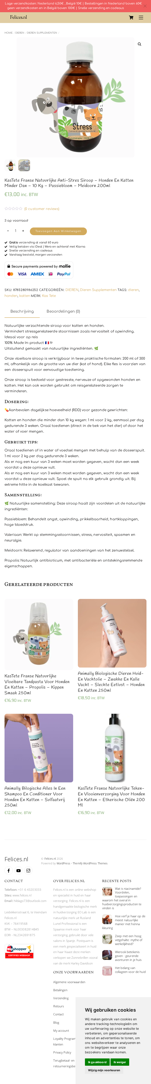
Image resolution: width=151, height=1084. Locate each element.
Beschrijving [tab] (22, 311)
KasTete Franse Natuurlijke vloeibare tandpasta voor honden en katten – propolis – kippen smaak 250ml (37, 684)
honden (11, 296)
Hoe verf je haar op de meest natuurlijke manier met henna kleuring (123, 922)
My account (61, 1030)
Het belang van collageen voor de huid (130, 970)
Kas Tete (49, 296)
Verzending (60, 998)
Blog (56, 1022)
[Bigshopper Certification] (19, 958)
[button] (139, 44)
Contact (58, 1014)
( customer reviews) (41, 209)
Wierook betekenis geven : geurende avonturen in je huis (128, 956)
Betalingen (60, 990)
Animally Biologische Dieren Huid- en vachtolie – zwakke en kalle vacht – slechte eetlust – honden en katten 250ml (111, 682)
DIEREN (19, 32)
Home (9, 32)
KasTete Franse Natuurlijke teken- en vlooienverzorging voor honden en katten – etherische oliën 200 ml (111, 797)
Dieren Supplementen (42, 32)
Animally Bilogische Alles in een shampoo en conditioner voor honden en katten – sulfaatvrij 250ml (35, 797)
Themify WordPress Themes (90, 863)
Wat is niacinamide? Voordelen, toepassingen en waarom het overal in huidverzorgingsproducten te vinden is (121, 898)
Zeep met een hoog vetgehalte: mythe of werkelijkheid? (129, 940)
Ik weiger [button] (120, 1062)
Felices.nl (50, 858)
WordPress (63, 863)
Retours (58, 1006)
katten (24, 296)
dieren (133, 290)
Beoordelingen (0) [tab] (63, 311)
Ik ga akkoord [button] (97, 1062)
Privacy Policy (62, 1052)
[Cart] (131, 17)
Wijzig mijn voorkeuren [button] (104, 1070)
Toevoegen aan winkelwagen (58, 231)
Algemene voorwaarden (69, 982)
